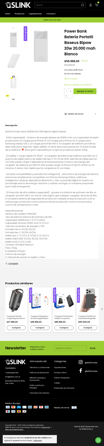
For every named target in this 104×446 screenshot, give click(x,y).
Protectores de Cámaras (64, 388)
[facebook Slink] (80, 370)
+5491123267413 (11, 373)
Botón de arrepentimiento (14, 430)
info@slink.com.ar (12, 377)
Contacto (51, 13)
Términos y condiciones (40, 367)
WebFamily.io (87, 429)
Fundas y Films (60, 372)
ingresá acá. (45, 427)
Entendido (37, 440)
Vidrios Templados (62, 378)
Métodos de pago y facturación (38, 379)
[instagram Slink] (80, 362)
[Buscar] (82, 5)
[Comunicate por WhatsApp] (98, 440)
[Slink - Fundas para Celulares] (15, 362)
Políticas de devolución (39, 372)
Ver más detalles (73, 74)
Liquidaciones (35, 13)
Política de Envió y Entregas (37, 386)
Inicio (7, 13)
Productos (19, 13)
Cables (57, 383)
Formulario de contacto (39, 393)
